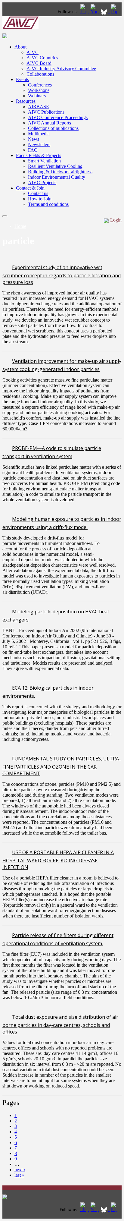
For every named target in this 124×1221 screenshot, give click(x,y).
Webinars (37, 95)
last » (19, 1175)
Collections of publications (53, 128)
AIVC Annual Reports (49, 122)
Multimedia (39, 133)
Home (20, 226)
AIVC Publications (46, 112)
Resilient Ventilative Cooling (55, 166)
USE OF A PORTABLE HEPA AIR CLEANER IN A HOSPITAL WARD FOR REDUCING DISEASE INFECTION (58, 859)
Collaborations (40, 74)
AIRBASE (38, 106)
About (20, 46)
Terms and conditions (48, 204)
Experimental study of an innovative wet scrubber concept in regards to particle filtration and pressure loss (61, 274)
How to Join (39, 198)
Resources (26, 101)
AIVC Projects (42, 182)
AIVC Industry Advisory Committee (61, 68)
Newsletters (39, 144)
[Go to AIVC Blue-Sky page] (104, 11)
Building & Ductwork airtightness (60, 171)
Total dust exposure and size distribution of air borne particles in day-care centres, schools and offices (60, 1024)
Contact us (38, 193)
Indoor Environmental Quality (56, 177)
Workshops (38, 90)
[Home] (20, 27)
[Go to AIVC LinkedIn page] (84, 11)
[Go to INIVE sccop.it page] (116, 11)
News (33, 139)
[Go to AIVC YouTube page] (94, 11)
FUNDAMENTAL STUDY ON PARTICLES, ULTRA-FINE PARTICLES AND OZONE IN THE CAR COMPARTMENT (61, 766)
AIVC (32, 52)
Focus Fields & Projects (38, 155)
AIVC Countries (42, 57)
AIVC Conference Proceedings (58, 117)
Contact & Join (30, 187)
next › (19, 1169)
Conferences (40, 84)
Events (22, 79)
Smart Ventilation (44, 160)
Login (116, 219)
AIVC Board (38, 63)
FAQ (33, 150)
